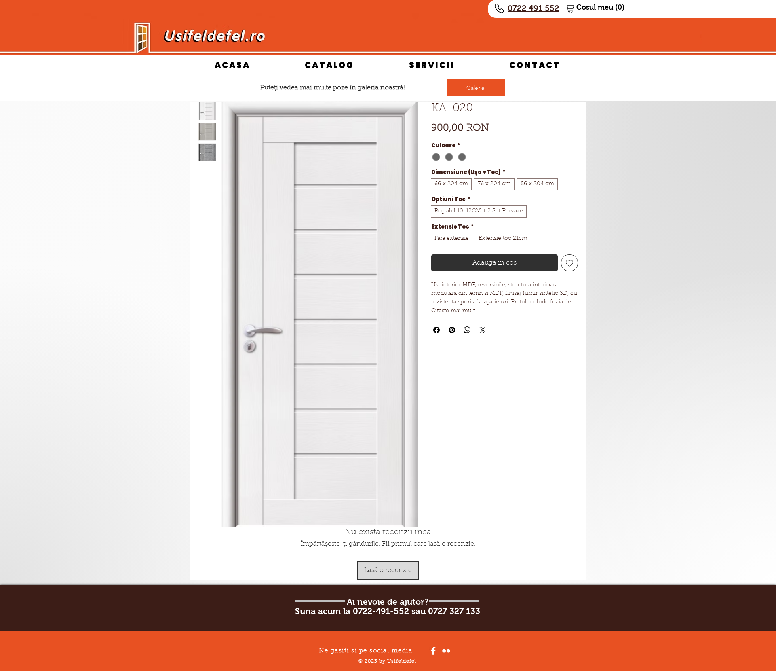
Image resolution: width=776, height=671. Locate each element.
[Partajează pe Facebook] (436, 330)
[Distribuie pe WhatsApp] (467, 330)
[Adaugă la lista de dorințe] (569, 262)
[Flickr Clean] (446, 651)
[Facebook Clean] (433, 651)
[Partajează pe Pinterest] (452, 330)
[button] (604, 7)
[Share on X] (482, 330)
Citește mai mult (453, 311)
